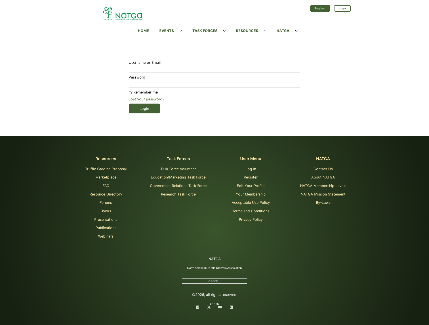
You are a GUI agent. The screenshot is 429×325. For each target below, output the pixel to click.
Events (166, 30)
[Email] (220, 307)
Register (320, 8)
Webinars (106, 236)
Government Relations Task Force (178, 185)
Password (137, 77)
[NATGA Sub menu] (296, 30)
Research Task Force (178, 194)
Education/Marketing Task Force (178, 177)
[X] (209, 307)
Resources (247, 30)
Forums (106, 202)
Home (143, 30)
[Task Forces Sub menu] (224, 30)
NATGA (283, 30)
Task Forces (204, 30)
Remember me (145, 92)
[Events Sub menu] (181, 30)
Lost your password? (146, 99)
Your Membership (251, 194)
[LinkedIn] (231, 307)
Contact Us (323, 169)
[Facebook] (198, 307)
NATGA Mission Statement (323, 194)
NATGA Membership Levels (323, 185)
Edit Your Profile (251, 185)
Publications (106, 227)
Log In (251, 169)
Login (342, 8)
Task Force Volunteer (178, 169)
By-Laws (323, 202)
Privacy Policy (251, 219)
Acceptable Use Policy (251, 202)
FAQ (106, 185)
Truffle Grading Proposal (106, 169)
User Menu (250, 158)
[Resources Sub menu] (265, 30)
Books (106, 211)
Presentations (105, 219)
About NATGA (323, 177)
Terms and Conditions (250, 211)
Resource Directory (106, 194)
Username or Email (145, 62)
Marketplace (105, 177)
